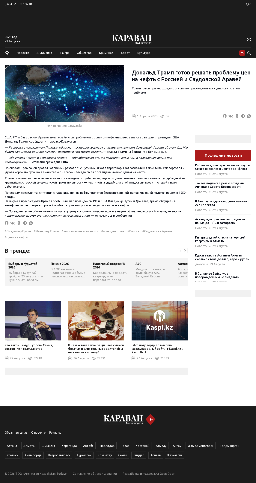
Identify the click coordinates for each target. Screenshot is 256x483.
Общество (84, 52)
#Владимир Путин (18, 231)
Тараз (125, 445)
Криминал (106, 52)
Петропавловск (59, 455)
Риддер (138, 455)
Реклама (55, 432)
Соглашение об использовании (95, 473)
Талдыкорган (229, 445)
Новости (23, 52)
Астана (12, 445)
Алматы (29, 445)
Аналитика (44, 52)
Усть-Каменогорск (200, 445)
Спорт (125, 52)
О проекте (38, 432)
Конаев (155, 455)
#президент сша (112, 231)
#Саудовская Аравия (157, 231)
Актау (177, 445)
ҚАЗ (248, 4)
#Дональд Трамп (46, 231)
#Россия (133, 231)
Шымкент (48, 445)
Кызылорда (33, 455)
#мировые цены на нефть (80, 231)
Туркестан (84, 455)
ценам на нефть (134, 172)
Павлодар (107, 445)
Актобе (88, 445)
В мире (64, 52)
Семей (122, 455)
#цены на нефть (16, 237)
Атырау (161, 445)
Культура (143, 52)
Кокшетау (105, 455)
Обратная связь (16, 432)
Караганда (69, 445)
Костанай (142, 445)
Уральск (12, 455)
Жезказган (174, 455)
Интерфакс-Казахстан (60, 141)
